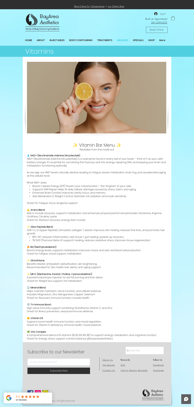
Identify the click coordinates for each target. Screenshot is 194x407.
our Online (113, 6)
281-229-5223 (159, 22)
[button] (156, 30)
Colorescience (97, 6)
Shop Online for (82, 6)
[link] (173, 18)
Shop (121, 6)
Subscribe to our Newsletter (56, 352)
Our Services (108, 365)
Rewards (125, 359)
